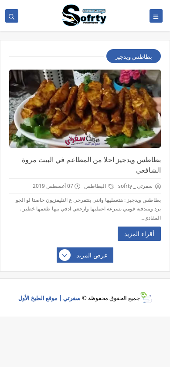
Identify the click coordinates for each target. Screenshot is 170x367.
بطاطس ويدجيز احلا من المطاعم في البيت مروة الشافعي (91, 165)
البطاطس (95, 186)
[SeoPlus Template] (146, 298)
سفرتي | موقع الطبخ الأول (49, 298)
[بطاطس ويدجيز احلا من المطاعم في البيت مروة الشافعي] (85, 109)
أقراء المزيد (139, 234)
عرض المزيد (92, 255)
